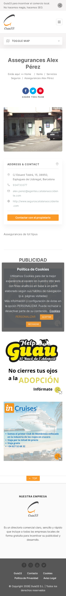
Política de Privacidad (26, 578)
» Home (26, 74)
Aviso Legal (49, 578)
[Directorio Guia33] (9, 22)
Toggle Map (20, 40)
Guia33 (18, 573)
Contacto (32, 573)
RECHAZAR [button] (33, 324)
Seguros (16, 78)
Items (39, 74)
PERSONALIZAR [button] (25, 316)
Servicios (52, 74)
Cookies (47, 573)
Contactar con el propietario (33, 217)
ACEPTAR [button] (46, 317)
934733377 (20, 185)
